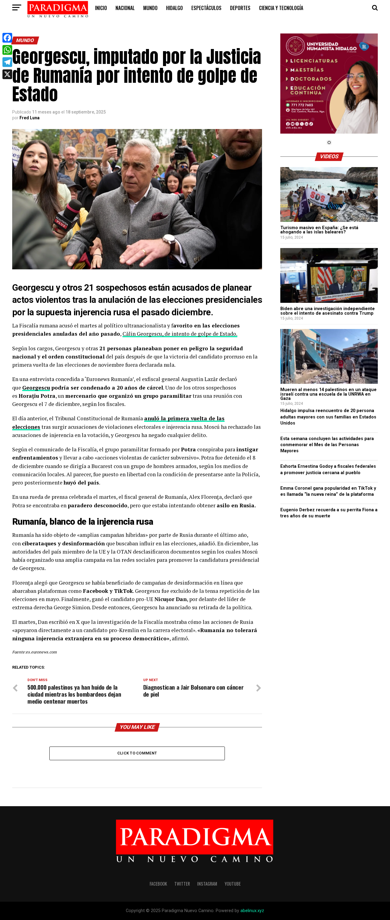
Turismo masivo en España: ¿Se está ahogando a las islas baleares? (319, 230)
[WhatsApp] (7, 50)
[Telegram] (7, 62)
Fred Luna (30, 117)
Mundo (150, 8)
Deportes (240, 8)
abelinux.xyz (252, 910)
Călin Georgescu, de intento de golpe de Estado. (179, 333)
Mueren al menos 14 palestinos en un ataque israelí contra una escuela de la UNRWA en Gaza (328, 394)
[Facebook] (7, 38)
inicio (101, 8)
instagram (207, 883)
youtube (233, 883)
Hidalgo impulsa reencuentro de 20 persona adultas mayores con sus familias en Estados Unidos (328, 416)
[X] (7, 74)
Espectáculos (206, 8)
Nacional (125, 8)
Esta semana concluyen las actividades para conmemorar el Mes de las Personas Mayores (327, 444)
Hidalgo (174, 8)
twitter (182, 883)
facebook (158, 883)
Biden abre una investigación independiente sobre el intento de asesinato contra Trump (327, 311)
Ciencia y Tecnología (281, 8)
